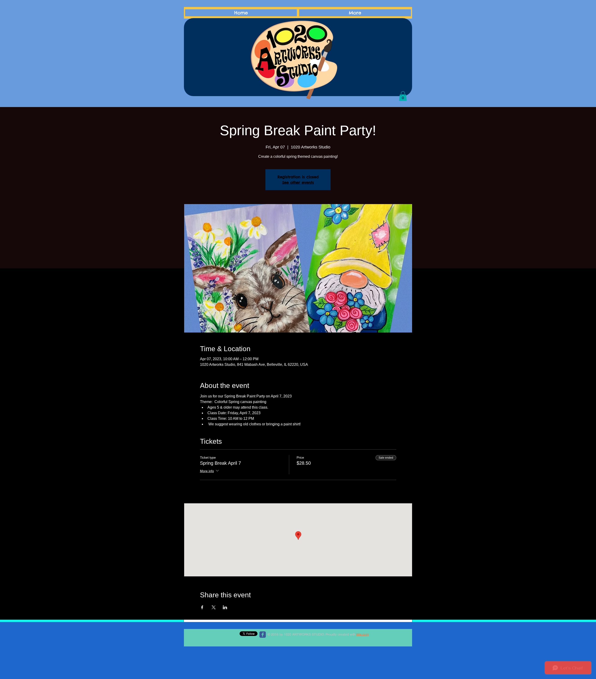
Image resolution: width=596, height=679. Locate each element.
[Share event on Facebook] (202, 607)
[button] (403, 96)
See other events (298, 182)
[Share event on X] (213, 607)
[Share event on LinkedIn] (225, 607)
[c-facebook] (262, 634)
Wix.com (362, 634)
